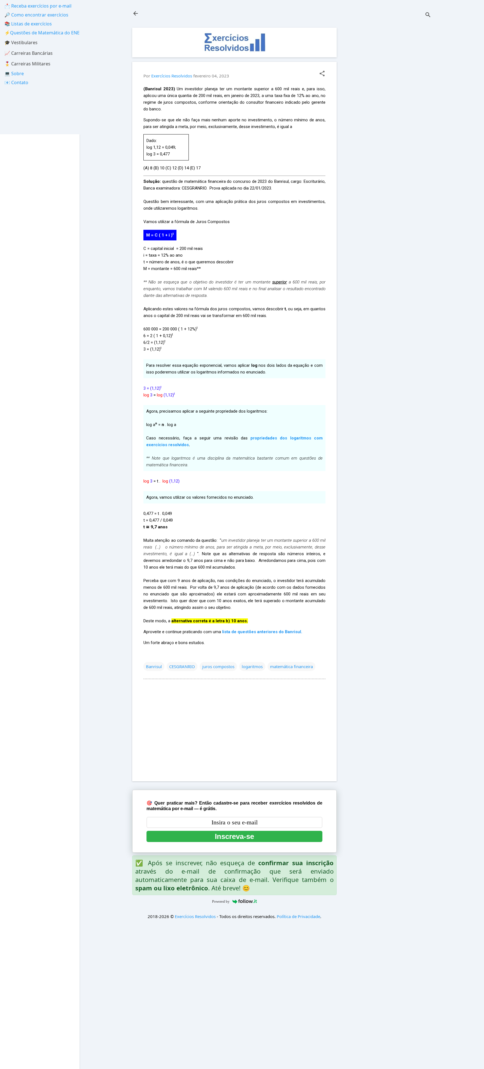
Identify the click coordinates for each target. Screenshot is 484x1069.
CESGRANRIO (182, 666)
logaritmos (252, 666)
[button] (322, 74)
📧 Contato (16, 82)
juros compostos (218, 666)
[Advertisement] (389, 111)
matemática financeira (291, 666)
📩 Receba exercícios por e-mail (37, 6)
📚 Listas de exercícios (28, 24)
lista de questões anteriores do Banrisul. (262, 631)
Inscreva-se (234, 836)
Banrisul (154, 666)
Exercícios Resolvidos (195, 916)
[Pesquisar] (428, 15)
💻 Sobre (14, 73)
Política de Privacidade (298, 916)
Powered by (221, 901)
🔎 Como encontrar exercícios (36, 15)
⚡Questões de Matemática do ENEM (44, 33)
